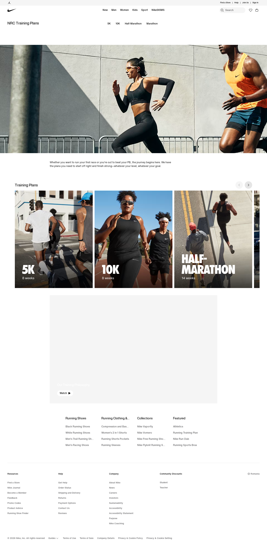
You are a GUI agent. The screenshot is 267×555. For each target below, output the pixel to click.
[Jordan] (9, 3)
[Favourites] (250, 10)
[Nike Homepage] (12, 10)
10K (118, 23)
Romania (255, 474)
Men (113, 10)
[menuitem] (239, 3)
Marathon (152, 23)
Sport (144, 10)
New (105, 10)
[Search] (222, 10)
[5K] (54, 239)
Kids (135, 10)
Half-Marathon (133, 23)
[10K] (133, 239)
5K (109, 23)
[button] (133, 349)
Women (124, 10)
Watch (63, 393)
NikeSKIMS (158, 10)
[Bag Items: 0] (257, 10)
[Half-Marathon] (213, 239)
